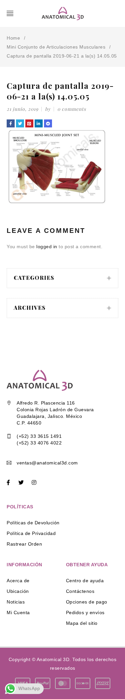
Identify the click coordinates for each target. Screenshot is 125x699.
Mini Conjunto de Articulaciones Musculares (56, 47)
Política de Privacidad (31, 533)
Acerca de (18, 580)
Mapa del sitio (82, 623)
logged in (46, 246)
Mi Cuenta (18, 612)
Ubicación (18, 591)
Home (13, 38)
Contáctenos (80, 591)
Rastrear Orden (24, 544)
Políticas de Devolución (33, 522)
